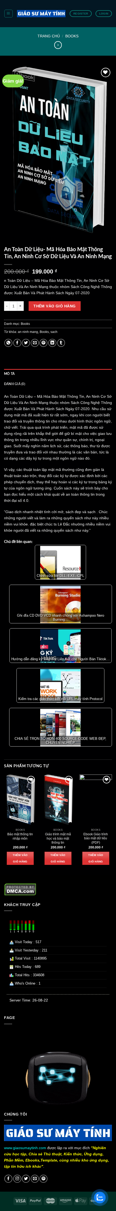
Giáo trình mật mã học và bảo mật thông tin (58, 838)
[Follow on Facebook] (8, 1179)
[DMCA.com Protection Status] (20, 889)
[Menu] (8, 13)
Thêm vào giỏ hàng (54, 306)
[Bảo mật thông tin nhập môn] (20, 800)
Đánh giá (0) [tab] (14, 384)
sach (53, 331)
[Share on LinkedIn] (52, 343)
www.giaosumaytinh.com (25, 1148)
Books (72, 36)
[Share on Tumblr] (61, 343)
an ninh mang (28, 331)
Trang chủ (48, 36)
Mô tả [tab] (9, 373)
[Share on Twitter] (26, 343)
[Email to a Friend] (35, 343)
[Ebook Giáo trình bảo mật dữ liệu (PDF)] (96, 800)
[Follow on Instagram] (17, 1179)
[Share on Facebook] (17, 343)
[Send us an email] (35, 1179)
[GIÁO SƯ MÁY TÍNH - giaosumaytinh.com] (41, 13)
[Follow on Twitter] (26, 1179)
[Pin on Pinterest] (43, 343)
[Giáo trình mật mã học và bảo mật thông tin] (58, 800)
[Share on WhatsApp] (8, 343)
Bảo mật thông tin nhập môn (20, 836)
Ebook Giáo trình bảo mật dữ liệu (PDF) (95, 838)
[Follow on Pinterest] (43, 1179)
